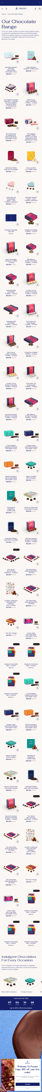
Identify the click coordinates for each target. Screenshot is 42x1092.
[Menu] (2, 8)
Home (4, 14)
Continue (27, 1084)
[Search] (6, 9)
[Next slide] (40, 3)
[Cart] (40, 9)
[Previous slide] (2, 3)
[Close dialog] (39, 1060)
